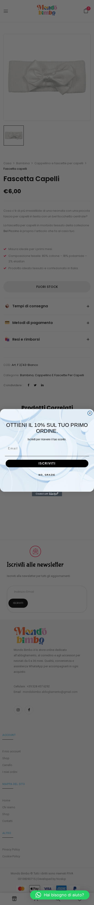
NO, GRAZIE (47, 474)
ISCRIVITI (47, 463)
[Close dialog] (90, 413)
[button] (59, 895)
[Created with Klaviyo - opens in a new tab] (47, 494)
